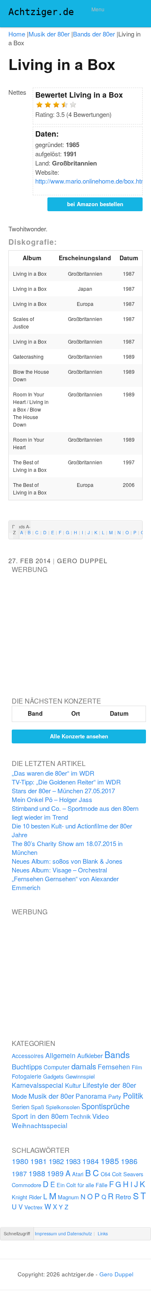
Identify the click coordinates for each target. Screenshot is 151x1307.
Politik (133, 1095)
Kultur (73, 1085)
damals (83, 1065)
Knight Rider (27, 1197)
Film (137, 1067)
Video (100, 1116)
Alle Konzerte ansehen (79, 736)
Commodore (26, 1185)
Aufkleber (90, 1055)
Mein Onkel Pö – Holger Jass (52, 799)
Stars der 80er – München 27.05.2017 (63, 790)
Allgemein (60, 1055)
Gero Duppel (82, 560)
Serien (20, 1106)
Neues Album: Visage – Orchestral (59, 869)
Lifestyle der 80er (109, 1085)
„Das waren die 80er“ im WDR (53, 773)
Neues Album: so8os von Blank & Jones (67, 861)
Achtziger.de (41, 12)
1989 (55, 1173)
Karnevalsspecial (37, 1085)
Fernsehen (114, 1066)
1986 (129, 1161)
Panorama (91, 1095)
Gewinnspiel (80, 1076)
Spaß (37, 1107)
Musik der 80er (49, 33)
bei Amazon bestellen (95, 204)
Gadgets (53, 1076)
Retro (123, 1196)
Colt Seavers (127, 1174)
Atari (77, 1174)
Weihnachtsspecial (39, 1125)
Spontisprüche (105, 1105)
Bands (117, 1054)
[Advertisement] (75, 626)
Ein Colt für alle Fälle (82, 1185)
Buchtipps (27, 1066)
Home (16, 33)
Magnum (68, 1197)
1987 (19, 1173)
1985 (110, 1160)
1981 (38, 1161)
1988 (37, 1173)
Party (114, 1096)
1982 (56, 1161)
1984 (90, 1161)
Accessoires (28, 1055)
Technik (80, 1116)
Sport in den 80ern (40, 1116)
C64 (105, 1174)
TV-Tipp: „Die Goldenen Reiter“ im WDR (66, 781)
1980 (20, 1161)
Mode (19, 1096)
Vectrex (33, 1207)
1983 (73, 1161)
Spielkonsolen (63, 1107)
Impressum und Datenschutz (63, 1233)
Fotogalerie (27, 1076)
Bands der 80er (94, 33)
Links (103, 1233)
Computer (57, 1067)
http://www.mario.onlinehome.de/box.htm (90, 180)
